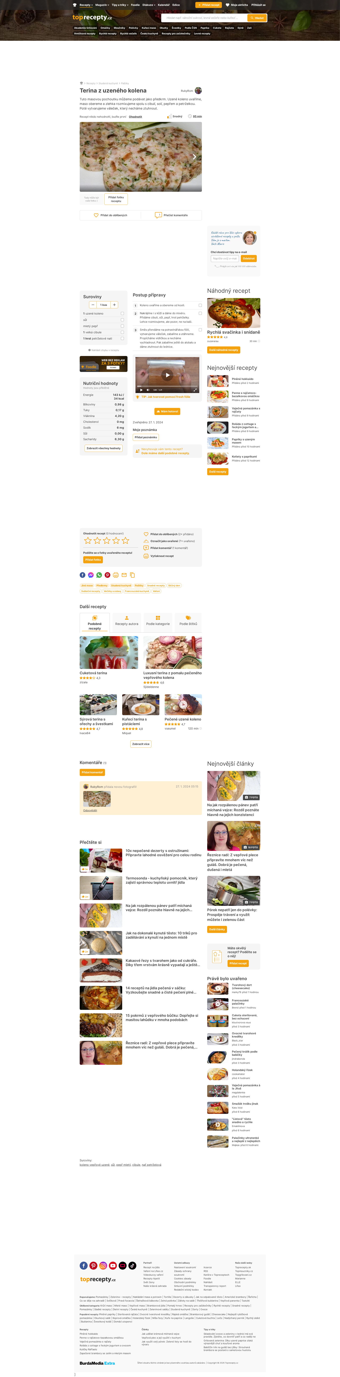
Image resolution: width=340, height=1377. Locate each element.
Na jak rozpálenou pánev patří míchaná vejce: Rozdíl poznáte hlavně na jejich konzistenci (159, 910)
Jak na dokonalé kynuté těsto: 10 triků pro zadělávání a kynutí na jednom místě (161, 935)
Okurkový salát (102, 1318)
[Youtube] (113, 1266)
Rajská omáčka (180, 1314)
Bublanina (86, 1321)
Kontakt (208, 1289)
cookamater (238, 1074)
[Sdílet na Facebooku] (82, 575)
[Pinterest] (93, 1266)
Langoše (189, 1318)
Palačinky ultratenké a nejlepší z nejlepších (246, 1139)
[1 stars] (88, 540)
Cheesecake (219, 1314)
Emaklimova (238, 1126)
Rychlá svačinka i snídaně (233, 332)
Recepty (90, 83)
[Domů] (81, 83)
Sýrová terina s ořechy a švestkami (96, 721)
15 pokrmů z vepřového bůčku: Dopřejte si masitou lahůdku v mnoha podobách (162, 1017)
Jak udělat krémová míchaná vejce (160, 1333)
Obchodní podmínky (185, 1282)
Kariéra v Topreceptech (216, 1274)
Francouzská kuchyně (137, 591)
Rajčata (229, 27)
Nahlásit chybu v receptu (105, 350)
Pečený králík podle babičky (244, 1053)
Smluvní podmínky (184, 1286)
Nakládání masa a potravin (147, 1296)
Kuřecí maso (149, 27)
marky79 (236, 992)
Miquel (126, 733)
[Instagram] (103, 1266)
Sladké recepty (102, 1309)
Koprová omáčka (122, 1318)
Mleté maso (120, 1305)
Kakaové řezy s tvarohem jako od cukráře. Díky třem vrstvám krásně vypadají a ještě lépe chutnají (161, 964)
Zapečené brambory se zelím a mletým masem (105, 1353)
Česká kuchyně (149, 33)
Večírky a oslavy (112, 591)
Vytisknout (116, 575)
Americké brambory (235, 1296)
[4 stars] (116, 540)
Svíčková (111, 1300)
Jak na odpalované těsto (209, 1296)
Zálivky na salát (186, 1300)
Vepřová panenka (229, 1300)
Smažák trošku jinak (245, 1103)
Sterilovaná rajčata (128, 1314)
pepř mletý (123, 1164)
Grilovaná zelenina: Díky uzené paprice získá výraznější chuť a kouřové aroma (228, 1342)
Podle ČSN (191, 27)
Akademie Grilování (85, 27)
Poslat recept (124, 575)
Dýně (240, 27)
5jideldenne (151, 687)
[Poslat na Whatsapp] (99, 575)
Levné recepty (202, 33)
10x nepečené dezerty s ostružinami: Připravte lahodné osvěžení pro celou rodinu (163, 853)
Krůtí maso (106, 1305)
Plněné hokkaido (242, 379)
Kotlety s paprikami (244, 456)
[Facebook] (84, 1266)
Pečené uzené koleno (183, 719)
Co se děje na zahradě (92, 1300)
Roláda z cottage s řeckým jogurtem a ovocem (244, 427)
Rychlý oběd (253, 1318)
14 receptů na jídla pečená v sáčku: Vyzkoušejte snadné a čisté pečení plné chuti (160, 992)
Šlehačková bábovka (147, 1300)
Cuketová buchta (205, 1318)
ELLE (237, 1282)
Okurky (164, 27)
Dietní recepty (120, 1309)
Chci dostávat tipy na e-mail (229, 252)
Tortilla (167, 1296)
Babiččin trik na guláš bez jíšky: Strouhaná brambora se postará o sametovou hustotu (227, 1348)
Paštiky (125, 83)
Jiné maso (87, 585)
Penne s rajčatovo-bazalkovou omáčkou (245, 394)
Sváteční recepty (90, 591)
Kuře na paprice (173, 1318)
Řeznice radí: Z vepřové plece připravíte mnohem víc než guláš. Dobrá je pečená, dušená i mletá (160, 1047)
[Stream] (123, 1266)
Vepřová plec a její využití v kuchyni (161, 1337)
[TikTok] (132, 1266)
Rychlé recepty (108, 33)
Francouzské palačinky (240, 1002)
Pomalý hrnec (174, 1305)
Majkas (236, 1145)
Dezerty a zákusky (183, 1296)
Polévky (133, 27)
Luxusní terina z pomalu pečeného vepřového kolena (172, 675)
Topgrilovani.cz (243, 1274)
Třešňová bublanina (207, 1300)
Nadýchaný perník (234, 1318)
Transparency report (215, 1286)
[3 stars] (106, 540)
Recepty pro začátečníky (176, 33)
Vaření (156, 591)
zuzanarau (213, 341)
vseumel (170, 728)
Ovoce (204, 1309)
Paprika (205, 27)
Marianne (240, 1278)
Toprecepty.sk (243, 1267)
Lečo (219, 1318)
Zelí (249, 27)
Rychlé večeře (128, 33)
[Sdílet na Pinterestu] (107, 575)
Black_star (237, 1040)
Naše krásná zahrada (154, 1286)
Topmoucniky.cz (244, 1271)
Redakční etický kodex (186, 1289)
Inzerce (208, 1267)
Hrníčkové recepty (84, 33)
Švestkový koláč (103, 1321)
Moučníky (119, 27)
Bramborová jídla (156, 1305)
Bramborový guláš (200, 1314)
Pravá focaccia (126, 1300)
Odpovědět (90, 810)
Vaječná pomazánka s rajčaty (246, 410)
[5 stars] (125, 540)
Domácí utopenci (123, 1321)
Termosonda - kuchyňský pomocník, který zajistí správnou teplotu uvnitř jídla (162, 880)
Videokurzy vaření (153, 1274)
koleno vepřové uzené (94, 1164)
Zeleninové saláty (159, 1309)
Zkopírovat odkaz (132, 575)
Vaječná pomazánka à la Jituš (246, 1087)
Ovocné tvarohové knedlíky (244, 1035)
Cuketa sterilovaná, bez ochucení (244, 1017)
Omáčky (105, 27)
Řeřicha (252, 1296)
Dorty (195, 1309)
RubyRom (187, 90)
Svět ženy (148, 1282)
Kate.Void (237, 1107)
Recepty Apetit (151, 1278)
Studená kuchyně (108, 83)
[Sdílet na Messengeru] (91, 575)
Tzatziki (246, 1300)
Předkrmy (102, 585)
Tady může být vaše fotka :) (91, 199)
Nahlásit (208, 1282)
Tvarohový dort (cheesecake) (242, 986)
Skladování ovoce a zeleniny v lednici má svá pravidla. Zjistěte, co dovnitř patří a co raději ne (230, 1335)
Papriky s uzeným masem (243, 441)
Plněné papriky (107, 1314)
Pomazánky (102, 1296)
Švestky (176, 27)
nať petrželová (151, 1164)
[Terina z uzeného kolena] (97, 799)
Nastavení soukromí (185, 1267)
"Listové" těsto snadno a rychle (242, 1120)
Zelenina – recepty (120, 1296)
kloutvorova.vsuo (241, 1022)
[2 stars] (97, 540)
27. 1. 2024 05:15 (187, 786)
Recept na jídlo (151, 1267)
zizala (83, 682)
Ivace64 (85, 733)
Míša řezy (157, 1318)
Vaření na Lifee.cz (153, 1271)
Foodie (207, 1278)
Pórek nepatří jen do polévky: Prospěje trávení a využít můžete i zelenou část (232, 915)
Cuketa (217, 27)
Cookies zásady (182, 1278)
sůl (113, 1164)
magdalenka (238, 1092)
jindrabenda (238, 1058)
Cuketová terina (93, 673)
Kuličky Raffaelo (88, 1349)
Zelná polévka (168, 1300)
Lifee (238, 1286)
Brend (235, 1007)
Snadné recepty (156, 585)
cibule (136, 1164)
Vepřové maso (137, 1305)
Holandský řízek (242, 1070)
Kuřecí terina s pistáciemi (134, 721)
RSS (206, 1271)
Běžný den (174, 585)
